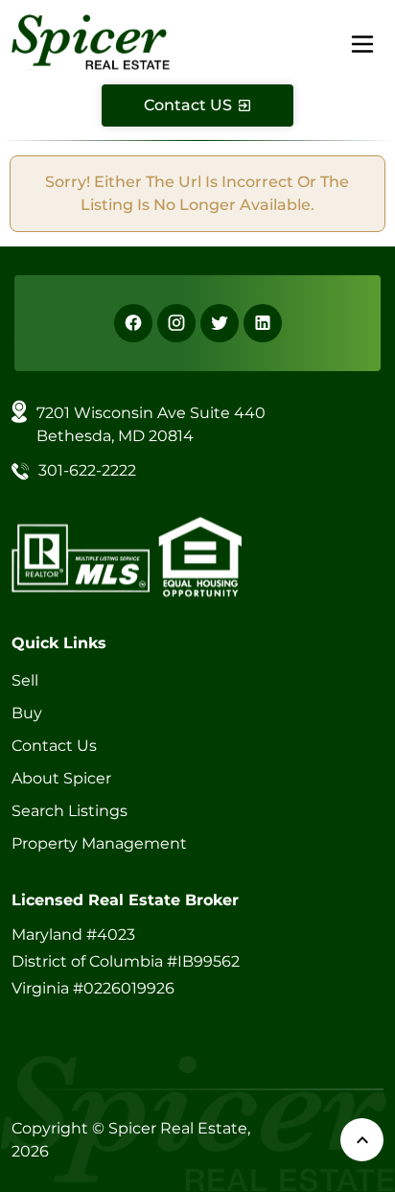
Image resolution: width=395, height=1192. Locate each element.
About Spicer (61, 778)
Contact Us (54, 745)
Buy (27, 713)
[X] (219, 323)
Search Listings (70, 811)
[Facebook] (133, 323)
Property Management (99, 843)
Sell (25, 680)
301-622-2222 (87, 470)
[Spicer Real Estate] (91, 41)
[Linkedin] (263, 323)
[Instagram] (176, 323)
